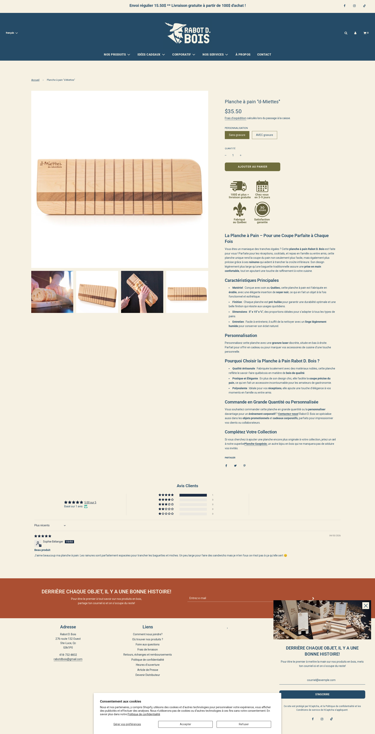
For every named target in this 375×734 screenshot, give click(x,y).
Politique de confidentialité (144, 714)
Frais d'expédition (235, 118)
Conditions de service (308, 710)
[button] (166, 495)
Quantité (230, 148)
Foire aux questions (148, 644)
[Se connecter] (355, 33)
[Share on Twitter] (235, 465)
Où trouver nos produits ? (147, 639)
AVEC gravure (264, 135)
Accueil (35, 80)
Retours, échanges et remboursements (147, 654)
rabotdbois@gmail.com (68, 659)
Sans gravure (237, 135)
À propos (243, 54)
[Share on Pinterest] (244, 465)
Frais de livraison (148, 649)
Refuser (244, 724)
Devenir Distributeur (148, 675)
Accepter (185, 724)
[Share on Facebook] (226, 465)
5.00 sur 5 (90, 502)
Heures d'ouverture (148, 664)
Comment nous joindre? (147, 634)
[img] (42, 536)
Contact (264, 54)
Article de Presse (147, 669)
